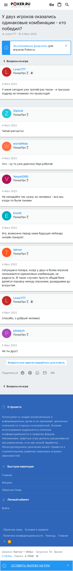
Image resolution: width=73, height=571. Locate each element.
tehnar (17, 249)
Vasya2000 (20, 176)
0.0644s (7, 556)
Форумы (7, 482)
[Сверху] (4, 541)
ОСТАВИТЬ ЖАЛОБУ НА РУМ (30, 565)
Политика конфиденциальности (23, 535)
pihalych (19, 330)
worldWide (20, 143)
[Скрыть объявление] (65, 46)
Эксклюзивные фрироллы (30, 45)
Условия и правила (36, 529)
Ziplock (18, 110)
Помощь (50, 535)
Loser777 (10, 33)
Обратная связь (12, 489)
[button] (6, 4)
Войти (5, 508)
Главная (7, 475)
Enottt (17, 213)
